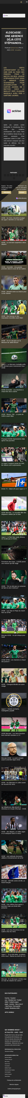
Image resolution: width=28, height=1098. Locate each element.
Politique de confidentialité (14, 1080)
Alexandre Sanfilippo (9, 1051)
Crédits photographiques (14, 1088)
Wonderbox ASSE (14, 1008)
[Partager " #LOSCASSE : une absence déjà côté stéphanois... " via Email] (23, 175)
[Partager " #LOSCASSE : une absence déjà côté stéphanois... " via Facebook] (5, 175)
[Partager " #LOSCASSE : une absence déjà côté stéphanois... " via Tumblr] (14, 175)
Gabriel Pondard (8, 1074)
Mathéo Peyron (8, 1067)
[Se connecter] (20, 2)
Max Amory (7, 1061)
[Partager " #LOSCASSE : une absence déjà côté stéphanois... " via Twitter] (8, 175)
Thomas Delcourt (8, 1059)
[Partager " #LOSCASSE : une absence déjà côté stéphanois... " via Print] (14, 178)
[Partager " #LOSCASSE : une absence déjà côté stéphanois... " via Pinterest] (17, 175)
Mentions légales (14, 1084)
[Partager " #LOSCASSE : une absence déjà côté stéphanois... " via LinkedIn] (20, 175)
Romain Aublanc (8, 1057)
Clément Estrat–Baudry (10, 1070)
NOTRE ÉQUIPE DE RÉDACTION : (12, 1055)
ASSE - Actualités (16, 50)
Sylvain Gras (14, 48)
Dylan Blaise (7, 1076)
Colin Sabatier (8, 1072)
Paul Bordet (7, 1065)
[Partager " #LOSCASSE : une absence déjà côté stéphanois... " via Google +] (11, 175)
